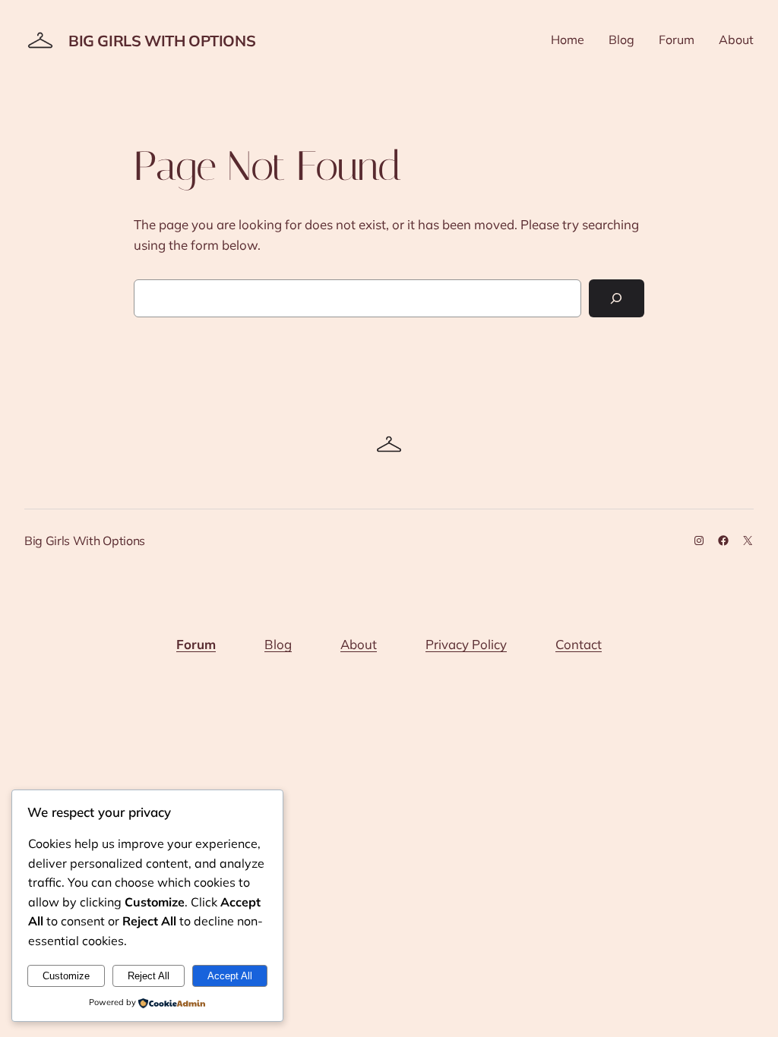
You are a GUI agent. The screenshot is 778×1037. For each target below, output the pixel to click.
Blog (278, 644)
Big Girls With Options (161, 40)
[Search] (616, 298)
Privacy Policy (466, 644)
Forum (196, 644)
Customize (66, 976)
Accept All (229, 976)
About (358, 644)
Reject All (148, 976)
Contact (578, 644)
